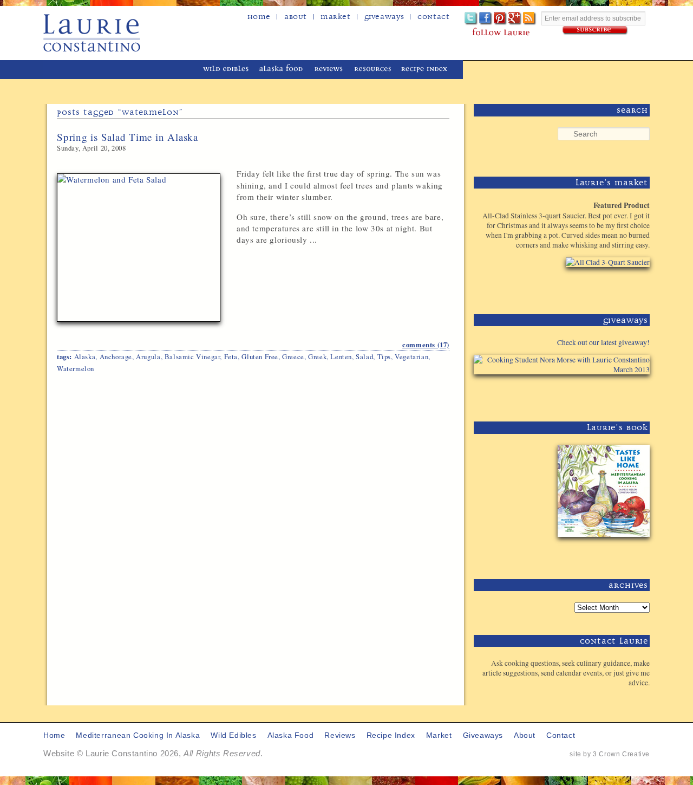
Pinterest (500, 18)
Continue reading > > (401, 263)
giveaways (483, 735)
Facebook (486, 18)
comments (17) (425, 344)
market (439, 735)
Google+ (515, 18)
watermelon (75, 368)
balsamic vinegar (192, 356)
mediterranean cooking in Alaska (125, 69)
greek (317, 356)
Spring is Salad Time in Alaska (127, 137)
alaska (85, 356)
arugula (148, 356)
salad (364, 356)
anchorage (116, 356)
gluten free (259, 356)
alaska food (282, 69)
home (259, 17)
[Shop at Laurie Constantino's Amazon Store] (601, 287)
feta (231, 356)
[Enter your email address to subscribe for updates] (595, 30)
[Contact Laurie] (616, 700)
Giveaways (384, 17)
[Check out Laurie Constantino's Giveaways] (616, 394)
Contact (433, 17)
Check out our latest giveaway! (603, 342)
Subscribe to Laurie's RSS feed (529, 18)
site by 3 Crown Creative (610, 754)
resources (373, 69)
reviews (329, 69)
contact (560, 735)
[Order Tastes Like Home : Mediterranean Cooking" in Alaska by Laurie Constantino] (601, 552)
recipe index (425, 69)
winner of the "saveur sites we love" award (505, 68)
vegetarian (411, 356)
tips (384, 356)
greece (293, 356)
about (295, 17)
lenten (341, 356)
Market (336, 17)
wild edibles (225, 69)
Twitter (471, 18)
